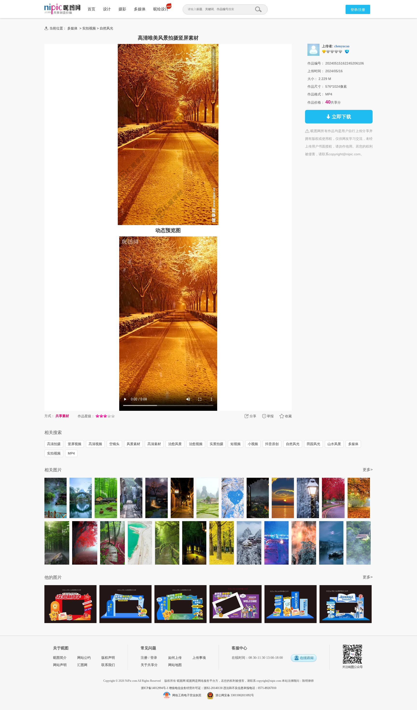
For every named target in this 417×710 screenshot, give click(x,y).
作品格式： (315, 94)
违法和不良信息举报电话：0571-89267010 (249, 688)
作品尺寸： (315, 86)
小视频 (253, 444)
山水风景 (334, 444)
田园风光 (313, 444)
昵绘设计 (161, 9)
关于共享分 (149, 665)
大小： (312, 79)
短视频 (235, 444)
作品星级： (86, 416)
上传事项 (199, 658)
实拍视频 (89, 28)
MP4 (71, 453)
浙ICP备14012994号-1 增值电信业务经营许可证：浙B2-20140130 (182, 688)
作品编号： (315, 63)
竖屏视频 (74, 444)
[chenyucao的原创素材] (313, 49)
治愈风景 (175, 444)
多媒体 (140, 9)
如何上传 (175, 658)
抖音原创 (272, 444)
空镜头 (114, 444)
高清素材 (154, 444)
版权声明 (108, 658)
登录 (153, 658)
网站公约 (84, 658)
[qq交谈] (304, 658)
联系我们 (108, 665)
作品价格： (315, 102)
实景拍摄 (216, 444)
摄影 (122, 9)
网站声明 (60, 665)
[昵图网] (62, 9)
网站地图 (175, 665)
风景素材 (133, 444)
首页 (91, 9)
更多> (368, 470)
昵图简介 (60, 658)
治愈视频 (195, 444)
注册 (144, 658)
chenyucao (341, 46)
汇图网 (82, 665)
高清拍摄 (54, 444)
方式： (49, 416)
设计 (107, 9)
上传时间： (315, 71)
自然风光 (106, 28)
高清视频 (95, 444)
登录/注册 (358, 10)
